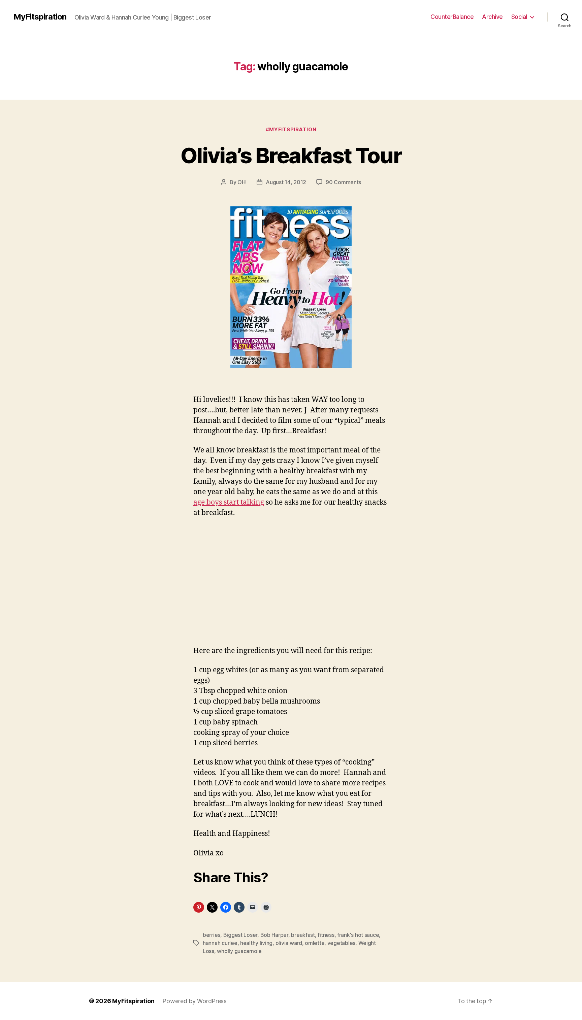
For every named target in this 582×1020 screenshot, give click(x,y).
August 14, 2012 (286, 182)
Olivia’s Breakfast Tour (291, 155)
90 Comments (343, 182)
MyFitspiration (39, 17)
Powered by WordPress (194, 1001)
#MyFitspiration (291, 130)
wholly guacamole (239, 951)
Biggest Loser (240, 934)
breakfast (303, 934)
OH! (242, 182)
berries (211, 934)
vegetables (341, 943)
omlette (314, 943)
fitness (326, 934)
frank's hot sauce (358, 934)
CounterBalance (452, 16)
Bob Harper (274, 934)
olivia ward (289, 943)
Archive (492, 16)
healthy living (256, 943)
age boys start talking (228, 502)
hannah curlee (220, 943)
